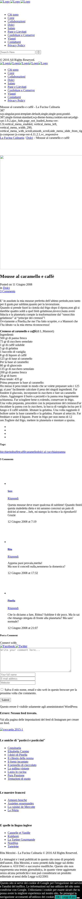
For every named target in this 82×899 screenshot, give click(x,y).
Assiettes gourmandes (21, 803)
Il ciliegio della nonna (21, 758)
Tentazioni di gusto (19, 778)
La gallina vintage (18, 768)
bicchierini (6, 451)
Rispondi (13, 498)
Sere (10, 491)
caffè (23, 451)
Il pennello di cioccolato (22, 765)
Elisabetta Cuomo (18, 751)
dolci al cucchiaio (47, 451)
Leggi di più (69, 897)
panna (61, 451)
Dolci (29, 137)
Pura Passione (16, 775)
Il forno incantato (18, 761)
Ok (57, 897)
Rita (10, 549)
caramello (31, 451)
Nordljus (13, 843)
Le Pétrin (13, 810)
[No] (78, 897)
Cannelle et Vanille (19, 832)
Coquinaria (14, 748)
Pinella (11, 600)
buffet (16, 451)
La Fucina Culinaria (12, 137)
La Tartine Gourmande (21, 839)
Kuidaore (13, 836)
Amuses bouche (17, 800)
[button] (8, 646)
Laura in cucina (17, 771)
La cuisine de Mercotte (21, 806)
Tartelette (13, 846)
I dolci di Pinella (17, 754)
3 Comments (7, 291)
